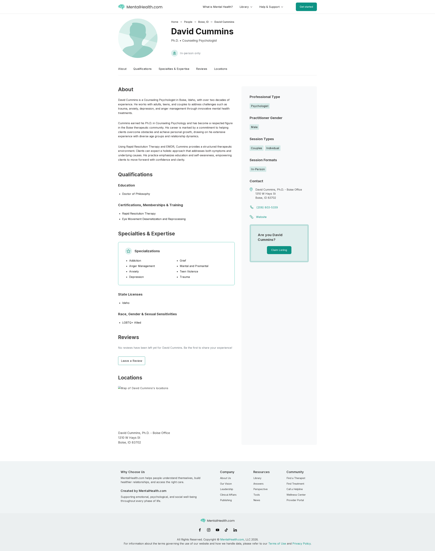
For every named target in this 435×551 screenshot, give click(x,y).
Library (244, 6)
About (122, 68)
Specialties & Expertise (174, 68)
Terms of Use (277, 543)
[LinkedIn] (235, 530)
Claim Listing (279, 250)
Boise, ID (203, 21)
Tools (256, 494)
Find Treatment (295, 483)
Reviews (201, 68)
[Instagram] (209, 530)
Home (174, 21)
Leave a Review (131, 360)
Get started (306, 6)
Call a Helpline (294, 489)
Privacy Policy (301, 543)
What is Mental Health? (218, 6)
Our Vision (226, 483)
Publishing (226, 500)
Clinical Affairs (228, 494)
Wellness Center (296, 494)
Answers (258, 483)
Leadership (226, 489)
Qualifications (142, 68)
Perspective (260, 489)
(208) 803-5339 (267, 207)
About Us (225, 478)
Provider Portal (295, 500)
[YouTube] (217, 530)
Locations (220, 68)
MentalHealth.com (232, 539)
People (188, 21)
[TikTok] (226, 530)
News (256, 500)
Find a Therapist (295, 478)
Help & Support (269, 6)
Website (261, 217)
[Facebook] (200, 530)
